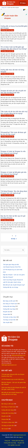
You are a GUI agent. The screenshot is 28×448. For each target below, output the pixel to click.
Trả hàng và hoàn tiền (7, 51)
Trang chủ (7, 440)
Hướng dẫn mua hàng (7, 30)
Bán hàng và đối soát (9, 301)
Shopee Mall (6, 314)
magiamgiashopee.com (19, 435)
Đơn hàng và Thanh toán (10, 303)
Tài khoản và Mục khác (9, 317)
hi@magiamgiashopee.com (9, 365)
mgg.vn (21, 437)
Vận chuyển (6, 322)
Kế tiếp (14, 238)
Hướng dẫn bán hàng (9, 306)
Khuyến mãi (6, 311)
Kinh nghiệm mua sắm (14, 445)
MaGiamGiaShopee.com (18, 355)
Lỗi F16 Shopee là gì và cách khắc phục (12, 379)
